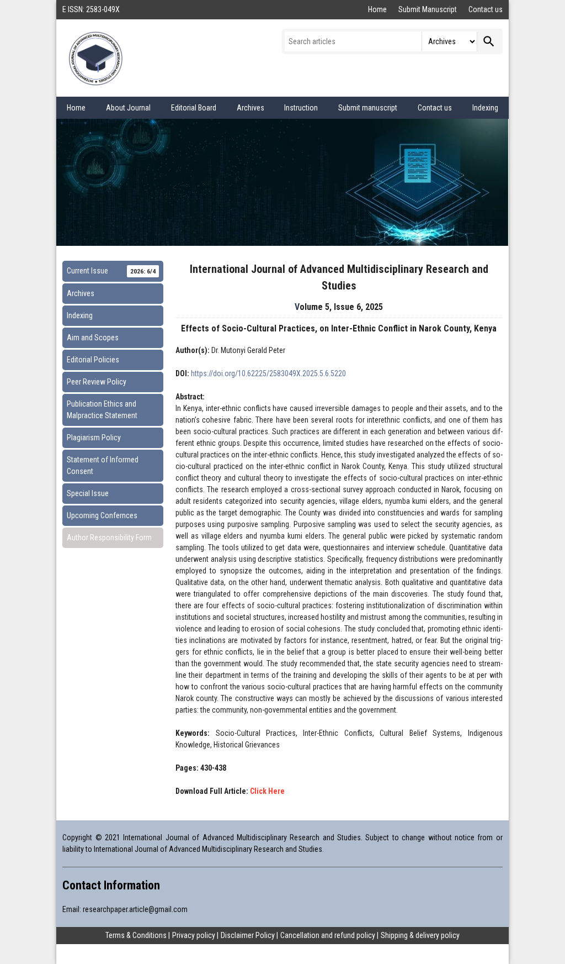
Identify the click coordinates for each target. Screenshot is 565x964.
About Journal (128, 107)
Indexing (485, 107)
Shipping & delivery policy (420, 935)
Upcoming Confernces (102, 515)
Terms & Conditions (136, 935)
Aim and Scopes (93, 337)
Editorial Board (193, 107)
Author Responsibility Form (109, 537)
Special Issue (88, 493)
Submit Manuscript (428, 9)
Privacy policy (193, 935)
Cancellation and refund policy (327, 935)
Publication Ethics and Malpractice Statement (102, 409)
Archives (250, 107)
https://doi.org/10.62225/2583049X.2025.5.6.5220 (268, 373)
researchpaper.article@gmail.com (135, 909)
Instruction (301, 107)
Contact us (485, 9)
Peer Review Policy (96, 381)
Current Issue (111, 270)
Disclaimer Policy (248, 935)
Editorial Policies (93, 359)
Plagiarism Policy (94, 437)
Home (378, 9)
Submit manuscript (367, 107)
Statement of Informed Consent (102, 465)
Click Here (267, 791)
